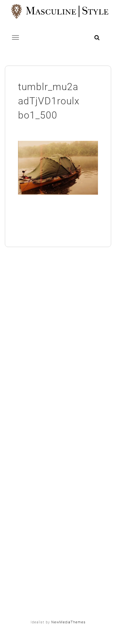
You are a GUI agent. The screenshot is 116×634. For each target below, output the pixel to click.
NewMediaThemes (68, 622)
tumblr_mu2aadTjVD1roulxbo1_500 (49, 101)
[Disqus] (58, 344)
